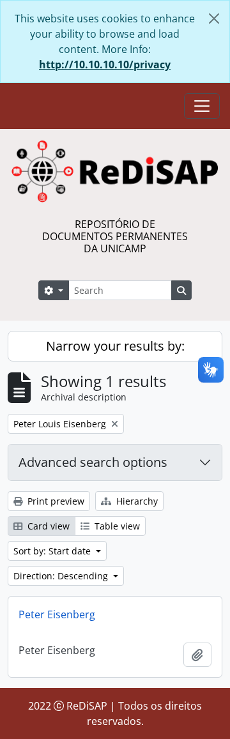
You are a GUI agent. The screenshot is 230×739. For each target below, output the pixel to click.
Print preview (54, 501)
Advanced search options (93, 462)
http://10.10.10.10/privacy (105, 64)
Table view (116, 526)
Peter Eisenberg (57, 614)
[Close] (214, 18)
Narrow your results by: (115, 345)
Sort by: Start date (53, 551)
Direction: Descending (62, 576)
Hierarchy (136, 501)
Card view (47, 526)
